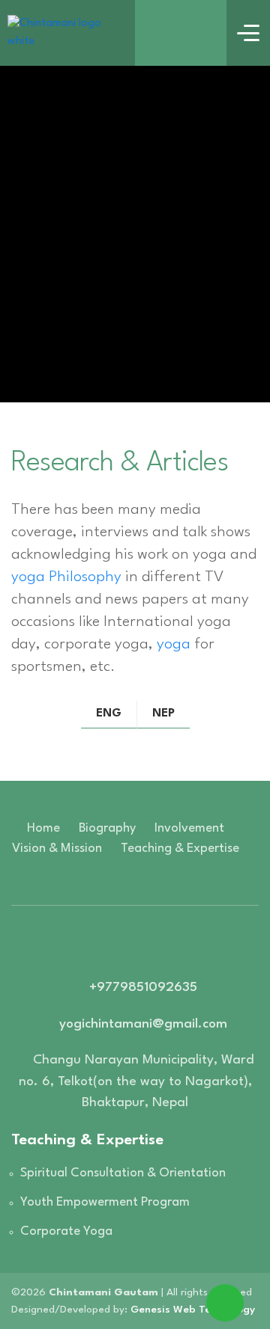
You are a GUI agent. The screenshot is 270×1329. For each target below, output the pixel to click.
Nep (163, 713)
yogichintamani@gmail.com (143, 1024)
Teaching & (180, 848)
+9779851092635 (143, 987)
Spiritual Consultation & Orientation (123, 1173)
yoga (173, 644)
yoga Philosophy (66, 577)
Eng (109, 713)
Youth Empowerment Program (105, 1202)
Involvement (189, 828)
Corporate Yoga (66, 1231)
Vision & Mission (57, 848)
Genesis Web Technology (192, 1309)
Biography (107, 828)
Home (43, 828)
